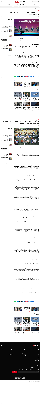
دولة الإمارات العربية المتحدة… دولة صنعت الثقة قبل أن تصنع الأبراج (7, 23)
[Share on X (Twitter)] (6, 17)
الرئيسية (33, 4)
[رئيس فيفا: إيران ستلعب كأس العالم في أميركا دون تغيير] (26, 94)
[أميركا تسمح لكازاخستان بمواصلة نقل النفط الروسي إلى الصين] (35, 104)
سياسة (25, 4)
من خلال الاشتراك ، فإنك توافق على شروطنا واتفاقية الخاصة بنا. (30, 373)
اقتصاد (23, 4)
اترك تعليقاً (26, 113)
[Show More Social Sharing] (1, 17)
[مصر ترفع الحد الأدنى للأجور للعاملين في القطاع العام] (26, 104)
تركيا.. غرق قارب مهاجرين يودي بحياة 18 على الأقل (18, 98)
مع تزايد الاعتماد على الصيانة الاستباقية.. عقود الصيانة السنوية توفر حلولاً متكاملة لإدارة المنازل (4, 49)
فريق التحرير (34, 17)
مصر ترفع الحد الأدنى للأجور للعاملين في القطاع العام (26, 108)
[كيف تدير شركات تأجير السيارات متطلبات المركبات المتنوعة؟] (10, 45)
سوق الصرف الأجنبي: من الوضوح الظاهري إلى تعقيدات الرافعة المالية (4, 36)
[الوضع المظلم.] (1, 1)
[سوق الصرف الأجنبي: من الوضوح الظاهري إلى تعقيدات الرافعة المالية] (10, 36)
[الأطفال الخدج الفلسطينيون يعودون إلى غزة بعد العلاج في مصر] (18, 84)
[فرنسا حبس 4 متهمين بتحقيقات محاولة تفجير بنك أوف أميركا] (18, 104)
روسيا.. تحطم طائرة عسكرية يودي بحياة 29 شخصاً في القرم (36, 98)
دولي (28, 4)
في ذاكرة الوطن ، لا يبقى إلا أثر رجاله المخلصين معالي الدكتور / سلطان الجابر (4, 40)
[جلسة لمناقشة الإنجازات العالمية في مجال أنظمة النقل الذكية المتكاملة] (26, 27)
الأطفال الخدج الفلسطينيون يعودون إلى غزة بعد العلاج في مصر (17, 88)
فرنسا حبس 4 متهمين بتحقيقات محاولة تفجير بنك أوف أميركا (18, 108)
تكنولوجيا (20, 4)
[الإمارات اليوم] (20, 2)
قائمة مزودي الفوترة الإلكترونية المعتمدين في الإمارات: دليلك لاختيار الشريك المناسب (4, 31)
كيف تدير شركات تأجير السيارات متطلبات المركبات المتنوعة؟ (4, 45)
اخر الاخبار (30, 4)
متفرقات (6, 4)
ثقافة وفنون (10, 4)
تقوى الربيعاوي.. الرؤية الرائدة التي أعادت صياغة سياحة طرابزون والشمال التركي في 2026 (27, 84)
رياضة (17, 4)
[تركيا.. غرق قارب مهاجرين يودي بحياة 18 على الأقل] (18, 94)
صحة (15, 4)
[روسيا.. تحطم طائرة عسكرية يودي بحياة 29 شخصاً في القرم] (35, 94)
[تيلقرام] (4, 17)
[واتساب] (5, 17)
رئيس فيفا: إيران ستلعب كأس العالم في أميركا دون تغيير (26, 98)
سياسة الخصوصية (25, 373)
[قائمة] (38, 2)
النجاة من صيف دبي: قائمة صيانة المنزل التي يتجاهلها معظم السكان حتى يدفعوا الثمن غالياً (35, 88)
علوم (13, 4)
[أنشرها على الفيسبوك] (8, 17)
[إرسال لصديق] (3, 17)
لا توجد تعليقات (24, 17)
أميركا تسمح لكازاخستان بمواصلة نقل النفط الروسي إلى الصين (35, 108)
